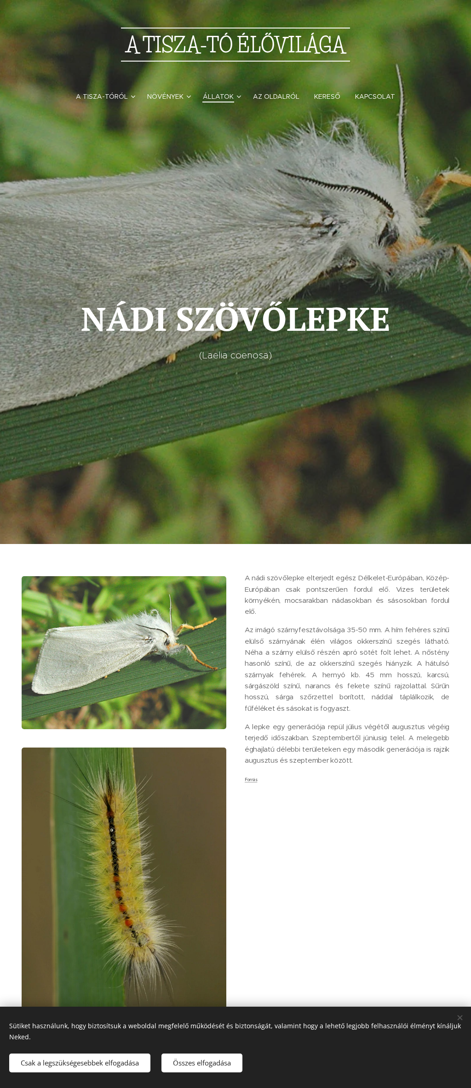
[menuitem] (108, 96)
